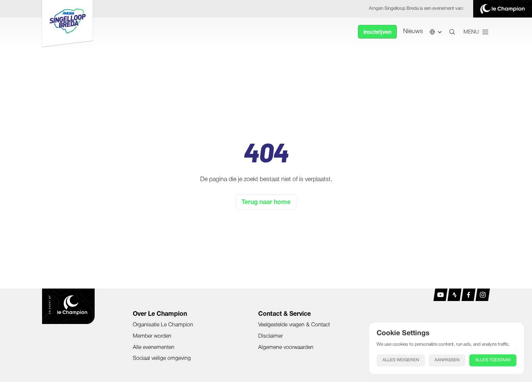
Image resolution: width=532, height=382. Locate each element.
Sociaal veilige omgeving (162, 358)
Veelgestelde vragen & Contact (294, 324)
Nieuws (413, 31)
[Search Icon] (452, 32)
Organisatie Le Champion (163, 324)
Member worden (152, 336)
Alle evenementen (153, 347)
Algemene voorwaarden (286, 347)
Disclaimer (270, 336)
